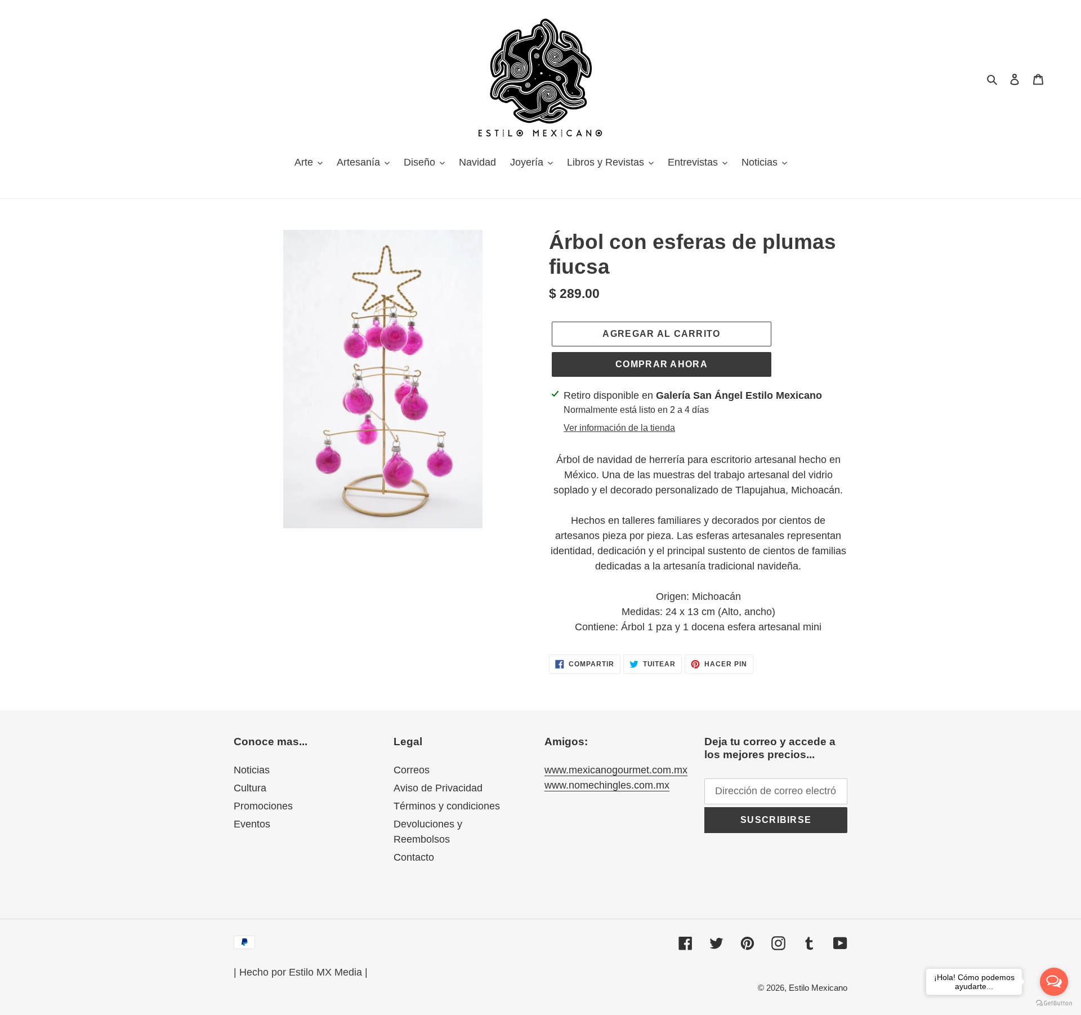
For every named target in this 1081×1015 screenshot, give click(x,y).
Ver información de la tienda (619, 428)
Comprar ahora (661, 364)
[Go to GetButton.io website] (1054, 1003)
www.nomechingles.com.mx (606, 785)
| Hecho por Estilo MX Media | (301, 972)
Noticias (252, 770)
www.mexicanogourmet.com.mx (615, 770)
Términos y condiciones (447, 806)
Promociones (263, 806)
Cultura (250, 788)
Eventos (252, 824)
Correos (412, 770)
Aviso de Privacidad (438, 788)
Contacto (414, 857)
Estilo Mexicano (818, 987)
